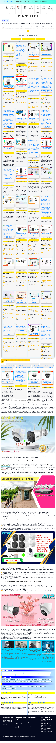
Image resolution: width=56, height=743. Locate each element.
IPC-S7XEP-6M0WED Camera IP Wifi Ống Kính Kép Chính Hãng (34, 206)
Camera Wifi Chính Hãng (28, 16)
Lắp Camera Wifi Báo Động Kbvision (8, 679)
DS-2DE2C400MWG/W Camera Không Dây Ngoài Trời (46, 301)
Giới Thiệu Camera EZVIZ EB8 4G (21, 650)
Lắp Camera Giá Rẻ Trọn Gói (22, 686)
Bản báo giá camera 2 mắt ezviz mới (8, 674)
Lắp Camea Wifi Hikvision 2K (45, 679)
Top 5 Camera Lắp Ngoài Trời (44, 674)
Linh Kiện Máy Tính (42, 686)
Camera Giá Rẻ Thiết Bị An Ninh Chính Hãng (11, 41)
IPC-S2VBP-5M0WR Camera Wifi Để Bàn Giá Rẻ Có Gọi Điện (21, 234)
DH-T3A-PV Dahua (21, 330)
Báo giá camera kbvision (19, 672)
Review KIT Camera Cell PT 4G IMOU (8, 650)
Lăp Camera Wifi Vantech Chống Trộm (32, 679)
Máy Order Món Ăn (33, 692)
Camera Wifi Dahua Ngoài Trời (20, 681)
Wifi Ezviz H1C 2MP (8, 52)
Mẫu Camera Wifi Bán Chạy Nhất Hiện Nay (48, 652)
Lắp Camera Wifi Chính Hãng (36, 1)
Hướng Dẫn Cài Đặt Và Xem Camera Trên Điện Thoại (43, 367)
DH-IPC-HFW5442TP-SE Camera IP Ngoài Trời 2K (30, 364)
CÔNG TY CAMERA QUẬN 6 (8, 2)
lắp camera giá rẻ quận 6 (46, 731)
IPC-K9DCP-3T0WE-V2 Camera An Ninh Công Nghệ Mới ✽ (34, 234)
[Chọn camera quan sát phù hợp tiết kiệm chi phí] (52, 9)
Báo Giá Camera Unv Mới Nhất (6, 369)
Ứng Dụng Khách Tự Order (7, 692)
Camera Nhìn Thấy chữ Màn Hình (8, 672)
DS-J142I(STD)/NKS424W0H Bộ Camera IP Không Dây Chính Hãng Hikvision (21, 301)
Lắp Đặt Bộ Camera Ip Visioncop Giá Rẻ (9, 686)
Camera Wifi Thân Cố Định (20, 679)
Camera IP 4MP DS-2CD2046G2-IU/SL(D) (23, 365)
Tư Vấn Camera (44, 1)
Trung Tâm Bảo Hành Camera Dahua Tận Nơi (40, 365)
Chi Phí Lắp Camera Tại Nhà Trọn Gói (37, 702)
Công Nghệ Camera (19, 1)
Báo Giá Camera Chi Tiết (34, 674)
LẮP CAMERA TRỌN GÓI (27, 1)
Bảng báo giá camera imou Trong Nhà (31, 672)
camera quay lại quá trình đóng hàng (22, 674)
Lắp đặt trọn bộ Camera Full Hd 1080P (8, 688)
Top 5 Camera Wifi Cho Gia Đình (46, 681)
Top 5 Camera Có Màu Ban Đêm (44, 672)
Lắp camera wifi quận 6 (46, 723)
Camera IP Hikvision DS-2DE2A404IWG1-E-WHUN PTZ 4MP (47, 382)
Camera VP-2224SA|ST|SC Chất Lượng (13, 364)
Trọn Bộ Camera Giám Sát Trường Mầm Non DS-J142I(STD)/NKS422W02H (46, 53)
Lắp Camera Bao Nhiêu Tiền (7, 702)
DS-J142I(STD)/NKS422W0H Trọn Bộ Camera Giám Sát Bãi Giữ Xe (34, 301)
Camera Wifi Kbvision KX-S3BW (9, 365)
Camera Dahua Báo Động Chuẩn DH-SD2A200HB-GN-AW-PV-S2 (35, 650)
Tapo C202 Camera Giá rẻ (21, 147)
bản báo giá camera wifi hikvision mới (33, 681)
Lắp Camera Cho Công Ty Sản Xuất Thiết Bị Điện (24, 367)
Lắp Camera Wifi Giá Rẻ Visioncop (8, 681)
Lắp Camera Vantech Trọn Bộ (33, 686)
